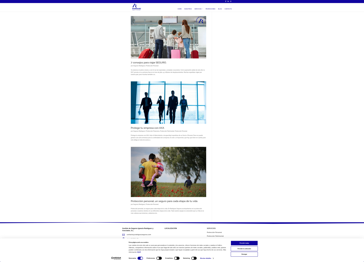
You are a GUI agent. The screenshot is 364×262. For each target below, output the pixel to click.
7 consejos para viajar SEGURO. (148, 62)
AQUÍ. (139, 252)
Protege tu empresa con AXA (147, 127)
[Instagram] (230, 2)
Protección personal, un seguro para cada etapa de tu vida (164, 201)
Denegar (244, 254)
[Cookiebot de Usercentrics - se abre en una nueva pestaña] (116, 258)
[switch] (159, 258)
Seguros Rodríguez (139, 65)
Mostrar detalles (205, 258)
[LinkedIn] (228, 2)
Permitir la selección (244, 248)
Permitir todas (244, 243)
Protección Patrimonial (167, 131)
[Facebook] (225, 2)
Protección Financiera (152, 131)
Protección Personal (152, 65)
